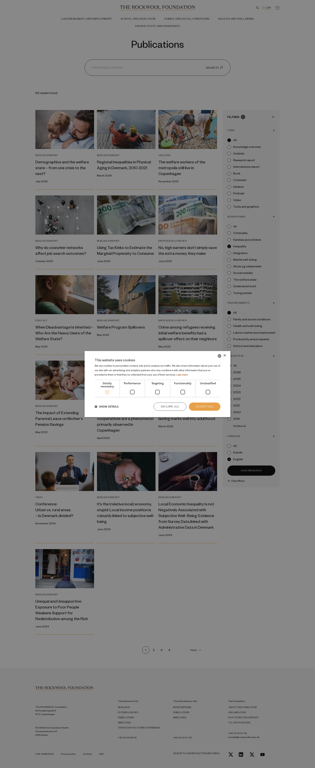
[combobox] (219, 356)
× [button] (224, 355)
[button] (106, 407)
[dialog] (157, 384)
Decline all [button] (170, 406)
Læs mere (182, 374)
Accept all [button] (204, 406)
